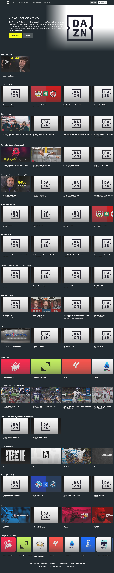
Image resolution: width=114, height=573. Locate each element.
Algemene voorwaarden (40, 564)
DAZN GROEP (43, 566)
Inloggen (93, 2)
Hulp (30, 564)
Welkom (47, 2)
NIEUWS (52, 566)
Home (13, 2)
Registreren (102, 2)
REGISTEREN (15, 35)
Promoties (59, 566)
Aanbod (27, 35)
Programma (36, 2)
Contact (66, 566)
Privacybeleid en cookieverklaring (59, 564)
